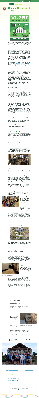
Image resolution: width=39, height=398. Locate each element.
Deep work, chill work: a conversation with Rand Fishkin (16, 381)
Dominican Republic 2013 (21, 63)
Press (27, 388)
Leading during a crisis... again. (13, 376)
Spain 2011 (28, 63)
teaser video (10, 118)
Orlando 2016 (15, 63)
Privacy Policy (25, 388)
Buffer (28, 64)
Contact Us (21, 388)
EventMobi (23, 64)
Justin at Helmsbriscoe (18, 111)
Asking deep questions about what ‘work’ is (14, 383)
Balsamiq (20, 64)
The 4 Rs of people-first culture (13, 380)
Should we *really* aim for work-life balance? (15, 378)
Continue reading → (27, 1)
